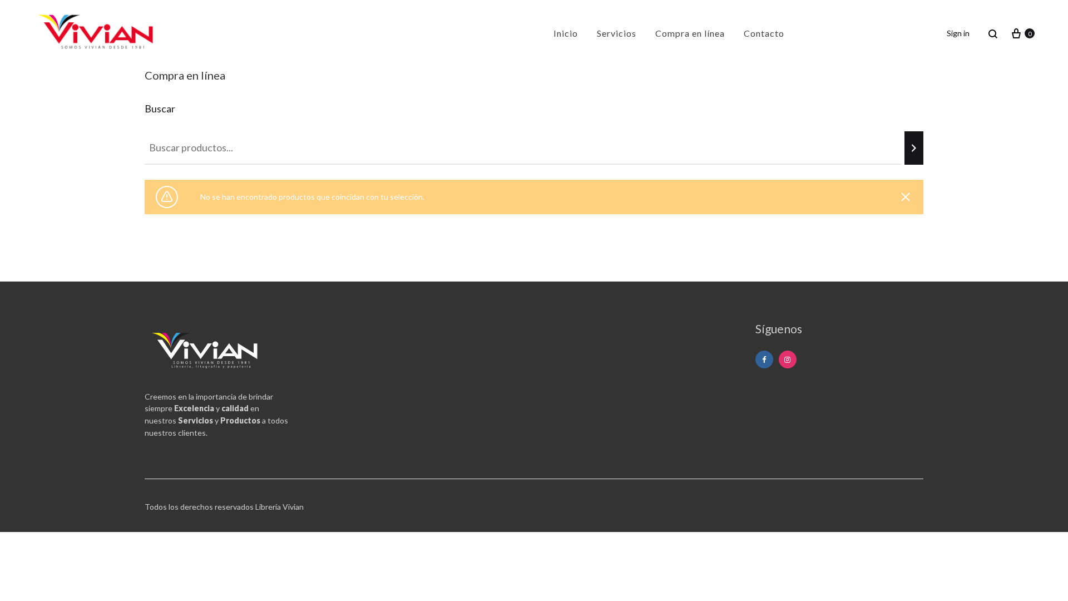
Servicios (616, 33)
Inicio (565, 33)
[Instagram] (788, 359)
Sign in (958, 33)
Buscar (160, 108)
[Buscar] (913, 148)
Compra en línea (690, 33)
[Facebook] (764, 359)
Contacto (764, 33)
